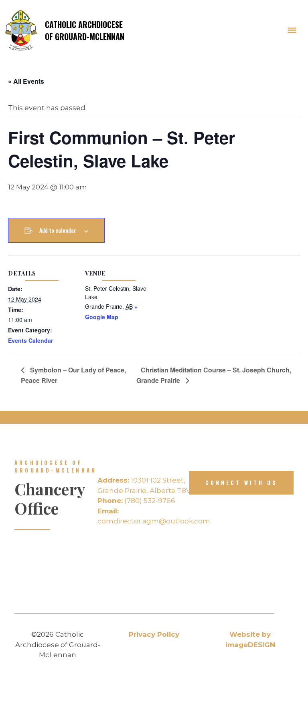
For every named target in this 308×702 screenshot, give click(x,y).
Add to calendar (57, 230)
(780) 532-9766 (136, 501)
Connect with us (241, 483)
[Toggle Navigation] (292, 30)
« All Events (26, 81)
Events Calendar (30, 340)
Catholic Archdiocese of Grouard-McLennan (84, 30)
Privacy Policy (154, 634)
